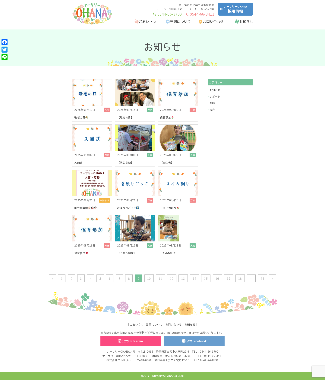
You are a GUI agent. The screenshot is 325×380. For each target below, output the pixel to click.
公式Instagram (132, 341)
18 (240, 278)
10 (149, 278)
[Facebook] (4, 42)
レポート (215, 96)
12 (172, 278)
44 (262, 278)
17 (228, 278)
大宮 (212, 110)
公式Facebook (196, 341)
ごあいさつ (147, 21)
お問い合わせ (213, 21)
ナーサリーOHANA (235, 9)
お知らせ (246, 21)
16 (217, 278)
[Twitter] (4, 49)
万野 (212, 103)
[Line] (4, 57)
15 (206, 278)
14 (194, 278)
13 (183, 278)
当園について (180, 21)
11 (160, 278)
